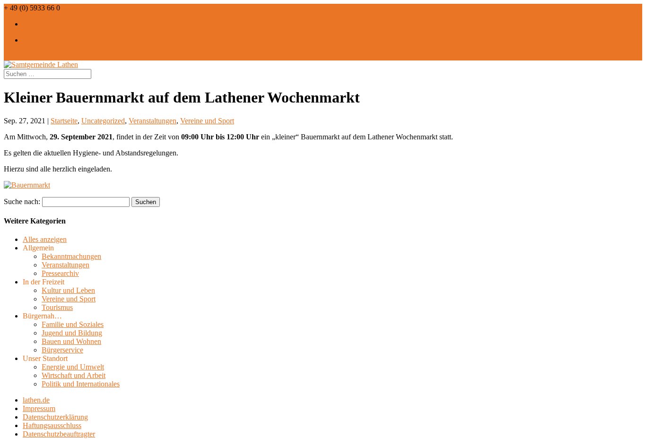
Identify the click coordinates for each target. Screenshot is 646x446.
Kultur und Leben (68, 290)
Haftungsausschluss (52, 425)
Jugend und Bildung (72, 333)
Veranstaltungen (152, 121)
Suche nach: (22, 201)
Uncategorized (103, 121)
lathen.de (36, 400)
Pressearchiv (60, 273)
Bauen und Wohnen (71, 341)
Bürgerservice (62, 350)
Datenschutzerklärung (55, 417)
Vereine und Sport (207, 121)
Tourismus (57, 307)
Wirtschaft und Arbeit (73, 375)
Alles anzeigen (45, 239)
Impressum (39, 408)
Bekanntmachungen (71, 256)
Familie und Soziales (73, 324)
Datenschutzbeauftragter (59, 434)
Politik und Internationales (81, 384)
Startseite (64, 121)
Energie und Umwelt (73, 367)
